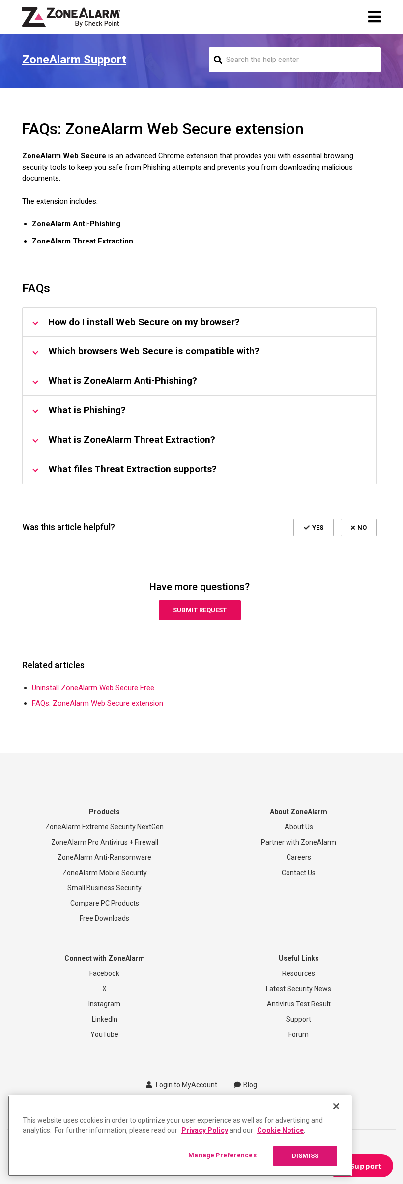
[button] (313, 527)
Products (104, 812)
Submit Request (200, 610)
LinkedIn (104, 1019)
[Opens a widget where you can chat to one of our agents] (359, 1166)
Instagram (104, 1004)
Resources (298, 973)
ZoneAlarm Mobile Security (104, 873)
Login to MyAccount (185, 1085)
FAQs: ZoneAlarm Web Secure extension (97, 703)
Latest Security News (298, 989)
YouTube (104, 1034)
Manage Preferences (222, 1155)
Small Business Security (104, 888)
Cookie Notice (280, 1130)
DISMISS (305, 1155)
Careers (299, 857)
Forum (298, 1034)
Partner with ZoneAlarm (298, 842)
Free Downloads (104, 918)
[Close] (336, 1106)
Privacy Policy (204, 1130)
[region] (180, 1135)
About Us (299, 827)
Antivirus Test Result (299, 1004)
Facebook (104, 973)
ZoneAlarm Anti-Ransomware (104, 857)
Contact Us (299, 873)
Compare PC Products (104, 903)
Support (298, 1019)
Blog (250, 1085)
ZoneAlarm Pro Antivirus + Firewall (104, 842)
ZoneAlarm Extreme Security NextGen (104, 827)
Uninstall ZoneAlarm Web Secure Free (93, 687)
